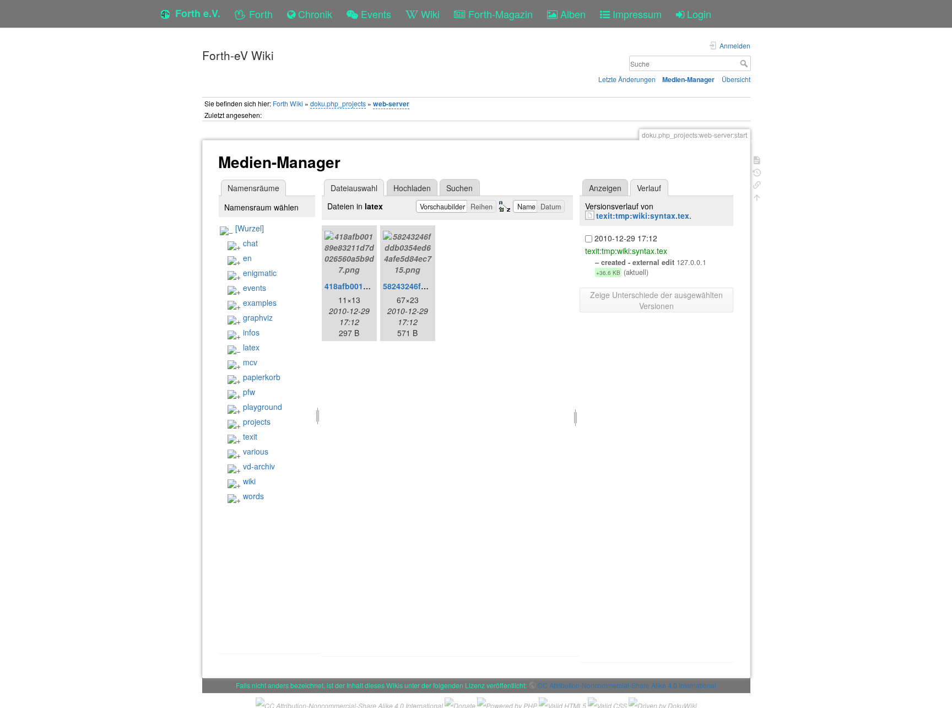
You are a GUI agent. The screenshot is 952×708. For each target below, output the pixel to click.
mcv (250, 361)
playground (262, 406)
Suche (745, 63)
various (255, 451)
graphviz (258, 317)
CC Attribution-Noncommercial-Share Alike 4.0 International (627, 685)
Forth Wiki (288, 103)
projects (257, 421)
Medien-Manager (688, 79)
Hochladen (412, 187)
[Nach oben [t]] (757, 196)
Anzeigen (605, 187)
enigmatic (260, 272)
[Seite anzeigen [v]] (757, 159)
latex (251, 347)
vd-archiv (259, 466)
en (247, 257)
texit (250, 436)
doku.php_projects (338, 103)
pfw (249, 391)
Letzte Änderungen (627, 79)
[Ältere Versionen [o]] (757, 171)
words (253, 495)
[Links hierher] (757, 183)
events (254, 287)
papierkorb (261, 376)
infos (251, 332)
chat (250, 242)
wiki (249, 481)
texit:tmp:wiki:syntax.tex (642, 215)
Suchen (459, 187)
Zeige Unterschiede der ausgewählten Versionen (656, 300)
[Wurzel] (249, 228)
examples (260, 302)
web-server (391, 104)
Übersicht (736, 79)
